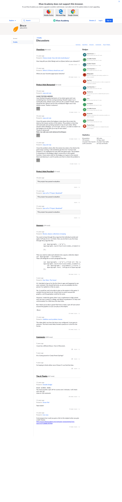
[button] (16, 29)
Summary (78, 44)
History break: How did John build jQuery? (56, 58)
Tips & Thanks (106, 44)
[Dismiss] (119, 1)
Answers (91, 44)
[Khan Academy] (61, 20)
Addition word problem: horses (52, 319)
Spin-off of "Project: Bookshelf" (53, 193)
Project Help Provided (45, 171)
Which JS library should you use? (53, 70)
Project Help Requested (45, 85)
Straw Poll (46, 402)
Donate (91, 20)
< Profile (39, 38)
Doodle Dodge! (47, 384)
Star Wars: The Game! (49, 280)
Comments (98, 44)
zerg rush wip (47, 93)
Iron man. (46, 415)
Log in (100, 20)
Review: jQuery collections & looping (54, 234)
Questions (85, 44)
